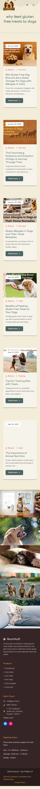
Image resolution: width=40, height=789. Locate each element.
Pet (6, 680)
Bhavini (11, 70)
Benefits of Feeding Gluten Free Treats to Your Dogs (17, 309)
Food (21, 301)
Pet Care (22, 70)
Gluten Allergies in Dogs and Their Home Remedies (19, 234)
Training (22, 376)
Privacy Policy (20, 782)
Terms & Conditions (10, 777)
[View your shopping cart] (27, 5)
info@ (9, 701)
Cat (6, 676)
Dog (7, 672)
